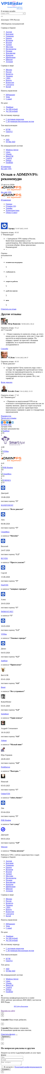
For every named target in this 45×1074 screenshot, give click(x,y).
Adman (4, 740)
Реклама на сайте (8, 1011)
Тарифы (9, 208)
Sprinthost (5, 714)
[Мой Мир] (7, 422)
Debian (8, 160)
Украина (9, 76)
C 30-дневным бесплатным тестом (20, 121)
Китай (8, 87)
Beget (3, 687)
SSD (7, 140)
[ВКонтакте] (2, 422)
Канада (9, 80)
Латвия (9, 45)
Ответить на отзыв (8, 309)
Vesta (8, 97)
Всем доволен (6, 382)
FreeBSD (9, 163)
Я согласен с (22, 1067)
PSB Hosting (6, 820)
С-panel (9, 99)
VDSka (4, 634)
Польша (9, 51)
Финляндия (10, 53)
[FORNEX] (6, 480)
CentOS (9, 158)
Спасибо (4, 349)
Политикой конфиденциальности (28, 1067)
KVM (8, 129)
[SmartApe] (13, 445)
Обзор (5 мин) (11, 213)
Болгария (9, 34)
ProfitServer (5, 767)
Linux (8, 152)
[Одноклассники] (5, 422)
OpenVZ (9, 132)
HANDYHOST (7, 505)
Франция (9, 55)
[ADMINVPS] (11, 461)
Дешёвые (9, 107)
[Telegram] (13, 422)
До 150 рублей (12, 111)
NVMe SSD (10, 142)
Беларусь (9, 74)
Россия (8, 72)
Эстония (9, 62)
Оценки (9, 204)
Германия (10, 36)
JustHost (4, 661)
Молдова (9, 47)
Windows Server (12, 150)
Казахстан (10, 82)
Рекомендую (6, 416)
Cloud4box (5, 532)
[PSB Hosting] (7, 468)
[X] (10, 422)
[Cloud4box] (6, 474)
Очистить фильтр (8, 1034)
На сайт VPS (6, 169)
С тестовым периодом (15, 119)
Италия (9, 42)
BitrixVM (9, 156)
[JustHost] (5, 431)
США (8, 78)
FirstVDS (4, 585)
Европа (9, 38)
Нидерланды (11, 49)
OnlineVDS (5, 794)
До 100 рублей (12, 109)
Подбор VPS (6, 425)
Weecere (4, 847)
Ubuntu (9, 154)
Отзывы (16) (11, 206)
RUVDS (4, 558)
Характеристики (12, 210)
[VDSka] (5, 451)
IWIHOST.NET (7, 612)
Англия (9, 32)
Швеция (9, 59)
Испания (9, 40)
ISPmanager (10, 95)
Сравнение (6, 167)
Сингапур (10, 85)
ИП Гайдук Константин (21, 1006)
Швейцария (10, 57)
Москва (9, 70)
